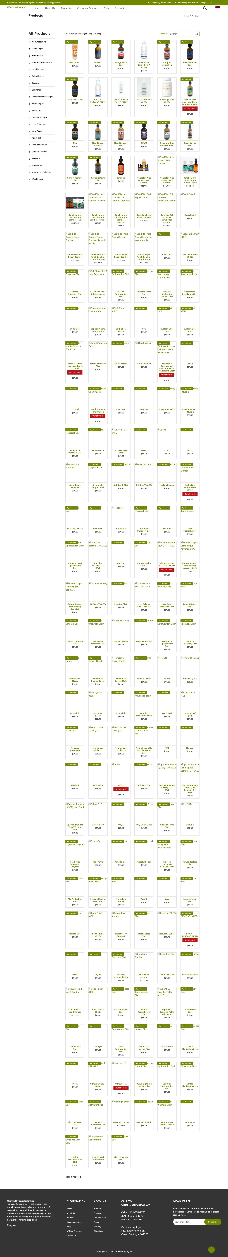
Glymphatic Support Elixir (97, 486)
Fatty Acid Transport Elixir (75, 451)
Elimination (36, 90)
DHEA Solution (144, 364)
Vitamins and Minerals (41, 172)
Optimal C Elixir (144, 785)
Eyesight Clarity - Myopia (190, 410)
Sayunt (98, 975)
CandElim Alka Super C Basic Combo (144, 180)
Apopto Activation (167, 63)
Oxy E (121, 825)
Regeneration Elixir (189, 900)
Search (163, 33)
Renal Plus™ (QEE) (98, 935)
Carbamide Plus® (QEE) (190, 255)
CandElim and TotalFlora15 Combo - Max (75, 217)
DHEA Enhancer (121, 364)
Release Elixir (75, 934)
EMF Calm (120, 409)
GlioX (190, 450)
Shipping (97, 1213)
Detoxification (38, 76)
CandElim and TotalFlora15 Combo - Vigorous (120, 218)
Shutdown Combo (144, 976)
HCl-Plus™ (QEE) (144, 485)
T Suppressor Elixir (189, 1010)
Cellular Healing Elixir (144, 293)
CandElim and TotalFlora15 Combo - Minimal (98, 217)
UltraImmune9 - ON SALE (98, 1085)
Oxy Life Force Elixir (167, 826)
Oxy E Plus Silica (144, 825)
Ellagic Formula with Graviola (98, 410)
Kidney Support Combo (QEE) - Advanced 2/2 (190, 565)
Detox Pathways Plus (98, 365)
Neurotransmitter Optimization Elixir (144, 750)
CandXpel (167, 254)
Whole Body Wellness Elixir (167, 1123)
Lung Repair (37, 131)
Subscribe (212, 1222)
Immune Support (39, 117)
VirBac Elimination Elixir (190, 1085)
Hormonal (36, 110)
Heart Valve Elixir (75, 528)
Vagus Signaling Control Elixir (144, 1085)
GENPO (144, 450)
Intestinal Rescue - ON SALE (98, 565)
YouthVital (190, 1122)
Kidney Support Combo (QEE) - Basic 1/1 (75, 606)
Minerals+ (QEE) (190, 678)
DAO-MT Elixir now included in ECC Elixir (75, 366)
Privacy (97, 1222)
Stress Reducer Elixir (121, 1010)
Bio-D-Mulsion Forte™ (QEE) (121, 101)
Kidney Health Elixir (144, 564)
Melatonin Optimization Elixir (167, 643)
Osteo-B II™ (98, 825)
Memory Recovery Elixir (190, 642)
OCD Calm (98, 785)
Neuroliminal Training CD (98, 749)
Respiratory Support (121, 935)
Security (97, 1226)
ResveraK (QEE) (166, 934)
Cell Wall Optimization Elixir (121, 294)
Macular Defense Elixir (75, 642)
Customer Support (87, 8)
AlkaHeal (98, 62)
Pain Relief (36, 138)
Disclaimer (98, 1231)
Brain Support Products (42, 62)
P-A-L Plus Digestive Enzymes (75, 864)
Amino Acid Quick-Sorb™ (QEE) (144, 64)
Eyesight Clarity (167, 409)
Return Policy (100, 1217)
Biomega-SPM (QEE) (167, 101)
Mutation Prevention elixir (144, 714)
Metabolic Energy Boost (97, 679)
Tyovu (75, 1084)
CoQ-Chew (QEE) (121, 330)
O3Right (75, 785)
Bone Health (37, 55)
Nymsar (190, 748)
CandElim (121, 178)
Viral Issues (37, 165)
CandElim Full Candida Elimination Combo (167, 218)
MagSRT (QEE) (121, 641)
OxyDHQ (190, 825)
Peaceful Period (143, 862)
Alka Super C (75, 62)
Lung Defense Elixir (190, 605)
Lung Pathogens (39, 124)
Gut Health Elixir (121, 485)
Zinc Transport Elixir (121, 1158)
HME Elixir (98, 528)
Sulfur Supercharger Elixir (144, 1011)
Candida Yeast (38, 69)
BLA (75, 143)
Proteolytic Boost (121, 900)
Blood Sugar (37, 49)
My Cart (97, 1209)
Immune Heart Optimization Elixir (75, 565)
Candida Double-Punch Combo (75, 255)
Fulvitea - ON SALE (121, 451)
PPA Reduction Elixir (75, 900)
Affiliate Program (74, 1231)
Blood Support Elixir (121, 144)
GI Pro (167, 450)
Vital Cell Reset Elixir (75, 1123)
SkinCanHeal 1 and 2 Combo (75, 1010)
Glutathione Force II (75, 486)
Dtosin (190, 364)
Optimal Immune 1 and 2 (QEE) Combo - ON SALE (190, 789)
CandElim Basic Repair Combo (144, 216)
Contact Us (121, 8)
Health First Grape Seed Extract (190, 487)
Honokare (121, 528)
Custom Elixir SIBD (190, 330)
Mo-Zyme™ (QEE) (97, 714)
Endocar (144, 409)
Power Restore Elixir (190, 863)
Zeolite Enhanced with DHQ (75, 1159)
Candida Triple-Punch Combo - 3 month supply (143, 257)
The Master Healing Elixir (144, 1047)
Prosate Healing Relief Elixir (97, 900)
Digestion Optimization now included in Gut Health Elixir (167, 367)
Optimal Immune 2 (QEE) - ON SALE (75, 827)
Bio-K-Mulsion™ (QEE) (144, 101)
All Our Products (39, 42)
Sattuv (75, 975)
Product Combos (39, 145)
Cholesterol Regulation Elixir (190, 293)
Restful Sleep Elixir (144, 935)
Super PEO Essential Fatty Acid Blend (167, 1011)
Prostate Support (39, 151)
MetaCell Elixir (144, 678)
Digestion (36, 83)
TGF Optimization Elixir (121, 1049)
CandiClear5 (190, 215)
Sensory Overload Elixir (121, 976)
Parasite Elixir (121, 862)
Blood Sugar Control (98, 144)
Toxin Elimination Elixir (190, 1047)
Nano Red (167, 713)
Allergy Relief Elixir (121, 63)
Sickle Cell (36, 158)
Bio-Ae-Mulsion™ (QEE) (97, 101)
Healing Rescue (167, 485)
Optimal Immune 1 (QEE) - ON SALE (167, 787)
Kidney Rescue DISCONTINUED (167, 564)
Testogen (98, 1046)
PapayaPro (98, 862)
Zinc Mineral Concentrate (98, 1158)
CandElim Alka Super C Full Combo (167, 180)
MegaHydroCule (144, 641)
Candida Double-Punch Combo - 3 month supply (98, 257)
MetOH (167, 678)
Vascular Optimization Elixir (167, 1086)
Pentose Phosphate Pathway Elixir (167, 864)
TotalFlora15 (167, 1046)
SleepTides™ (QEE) (98, 1010)
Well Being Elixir (144, 1122)
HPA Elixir (167, 528)
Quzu (166, 899)
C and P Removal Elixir (75, 179)
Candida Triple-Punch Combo (121, 255)
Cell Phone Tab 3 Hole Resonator (98, 293)
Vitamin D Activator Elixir (98, 1123)
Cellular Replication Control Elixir (167, 294)
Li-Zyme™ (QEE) (98, 604)
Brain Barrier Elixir (190, 144)
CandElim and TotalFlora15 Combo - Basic (190, 180)
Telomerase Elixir (75, 1047)
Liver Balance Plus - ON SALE (144, 605)
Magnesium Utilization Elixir (98, 642)
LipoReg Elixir (121, 604)
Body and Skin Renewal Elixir (167, 144)
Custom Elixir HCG (167, 330)
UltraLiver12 (121, 1084)
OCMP (121, 785)
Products (66, 8)
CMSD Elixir (75, 329)
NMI (167, 748)
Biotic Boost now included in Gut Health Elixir (190, 102)
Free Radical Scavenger (42, 97)
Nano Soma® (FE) (190, 714)
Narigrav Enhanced (75, 749)
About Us (50, 8)
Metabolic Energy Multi (121, 679)
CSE (144, 329)
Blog (106, 8)
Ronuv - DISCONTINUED (190, 935)
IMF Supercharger (189, 529)
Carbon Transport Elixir (75, 293)
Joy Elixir (121, 563)
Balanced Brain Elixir (190, 63)
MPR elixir (121, 713)
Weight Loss (37, 179)
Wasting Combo (121, 1122)
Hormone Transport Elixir (144, 529)
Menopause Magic (74, 679)
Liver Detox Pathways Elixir (167, 605)
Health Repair (38, 103)
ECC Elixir (74, 409)
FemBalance (98, 450)
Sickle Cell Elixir (167, 975)
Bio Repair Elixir (74, 100)
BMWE (144, 143)
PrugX (144, 899)
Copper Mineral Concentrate (98, 330)
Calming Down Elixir (98, 179)
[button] (211, 8)
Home (35, 8)
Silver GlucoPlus (190, 975)
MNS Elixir (75, 713)
